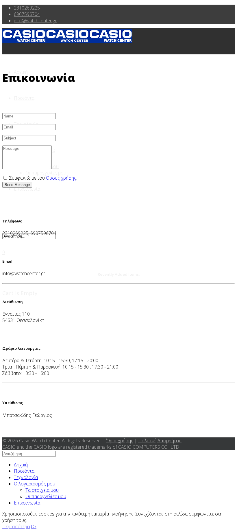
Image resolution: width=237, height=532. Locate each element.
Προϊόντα (24, 98)
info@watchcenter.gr (35, 20)
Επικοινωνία (27, 189)
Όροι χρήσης (119, 440)
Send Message (17, 185)
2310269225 (27, 8)
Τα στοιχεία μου (42, 490)
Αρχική (21, 464)
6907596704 (27, 14)
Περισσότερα (16, 526)
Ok (33, 526)
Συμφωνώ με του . (42, 178)
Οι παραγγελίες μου (45, 173)
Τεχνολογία (26, 477)
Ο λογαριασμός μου (34, 484)
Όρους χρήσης (61, 178)
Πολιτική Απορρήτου (160, 440)
